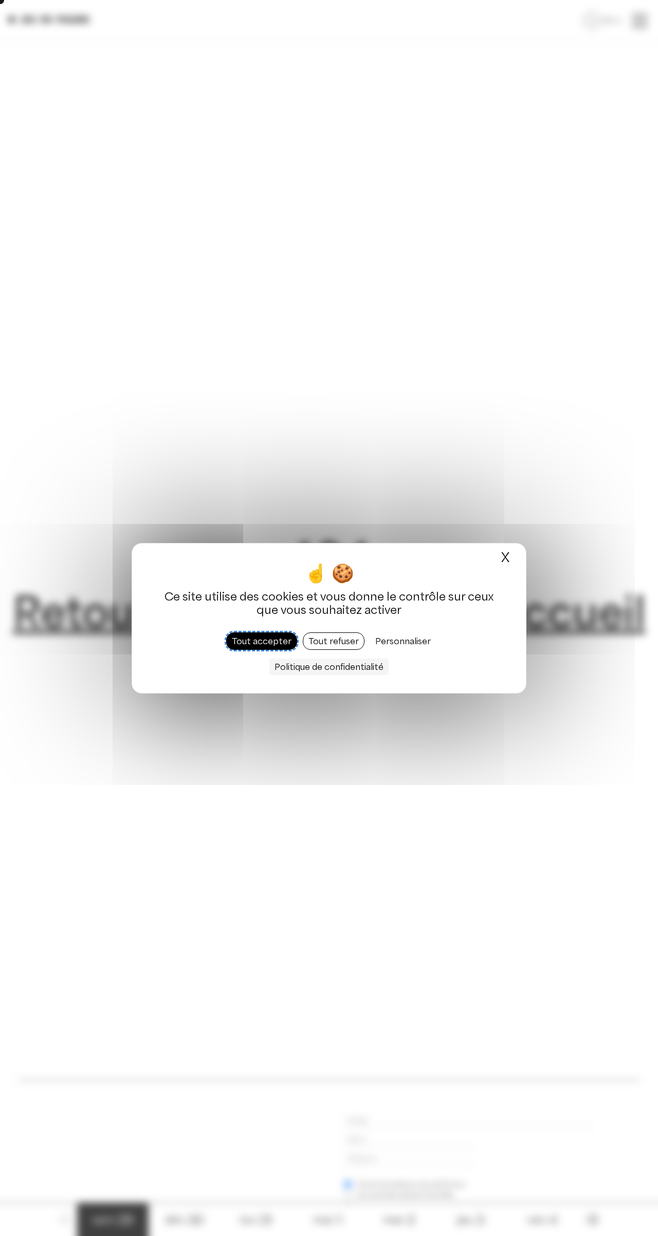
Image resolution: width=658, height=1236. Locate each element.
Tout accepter (261, 640)
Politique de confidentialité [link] (329, 666)
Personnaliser (403, 640)
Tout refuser (333, 640)
